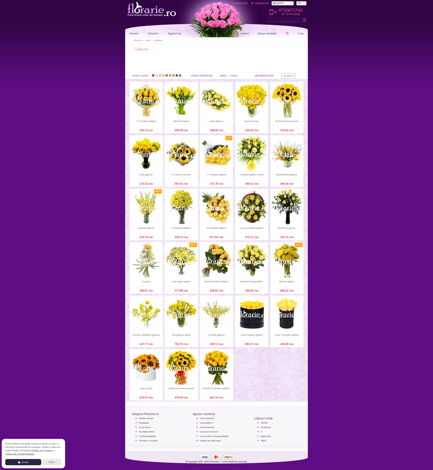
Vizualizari (287, 76)
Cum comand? (207, 418)
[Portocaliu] (170, 75)
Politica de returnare (210, 440)
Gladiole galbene (146, 228)
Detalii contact (146, 418)
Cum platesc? (206, 422)
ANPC (263, 440)
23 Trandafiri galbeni (216, 228)
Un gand (146, 281)
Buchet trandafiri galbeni (216, 281)
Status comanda (267, 33)
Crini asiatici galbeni (181, 281)
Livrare (245, 33)
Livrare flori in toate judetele (214, 436)
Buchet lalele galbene (287, 174)
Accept (24, 462)
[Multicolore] (180, 75)
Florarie (137, 40)
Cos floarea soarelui (181, 174)
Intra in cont (241, 3)
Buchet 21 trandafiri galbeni (216, 388)
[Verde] (177, 75)
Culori (148, 40)
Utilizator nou (262, 3)
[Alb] (156, 75)
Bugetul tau (174, 33)
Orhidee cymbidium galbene (146, 335)
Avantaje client (146, 431)
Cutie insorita (146, 388)
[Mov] (167, 75)
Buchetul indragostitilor (251, 281)
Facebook (266, 427)
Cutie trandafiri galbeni (252, 335)
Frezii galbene (146, 174)
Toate (234, 76)
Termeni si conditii (148, 440)
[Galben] (163, 75)
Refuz (52, 462)
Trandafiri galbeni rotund (252, 174)
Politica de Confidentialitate (19, 454)
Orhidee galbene (216, 335)
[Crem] (160, 75)
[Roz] (173, 75)
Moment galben (286, 281)
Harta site (266, 436)
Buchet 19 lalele (181, 121)
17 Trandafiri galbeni (216, 174)
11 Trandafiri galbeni (146, 121)
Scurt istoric (145, 427)
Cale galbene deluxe (181, 335)
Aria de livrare (207, 427)
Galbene (158, 40)
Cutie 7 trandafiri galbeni (287, 335)
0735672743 (290, 10)
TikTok (264, 422)
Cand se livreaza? (209, 431)
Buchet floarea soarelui (287, 121)
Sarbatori (153, 33)
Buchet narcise (252, 121)
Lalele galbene (216, 121)
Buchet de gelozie (286, 228)
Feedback (144, 422)
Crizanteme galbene (181, 228)
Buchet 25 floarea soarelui (181, 388)
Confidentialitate (147, 436)
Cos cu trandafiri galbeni (251, 228)
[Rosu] (153, 75)
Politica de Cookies (42, 450)
